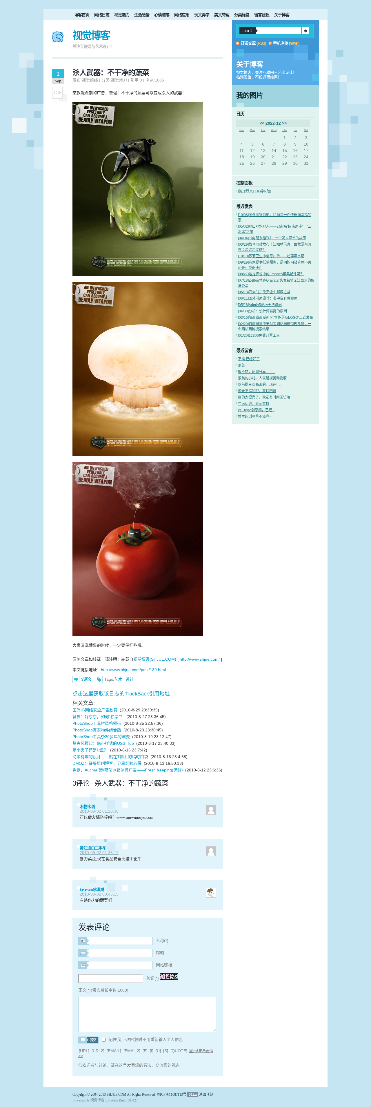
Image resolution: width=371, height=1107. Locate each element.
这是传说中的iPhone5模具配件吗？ (271, 274)
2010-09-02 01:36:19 (99, 852)
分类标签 (241, 14)
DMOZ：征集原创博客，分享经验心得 (106, 763)
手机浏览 (280, 43)
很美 (241, 365)
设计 (130, 679)
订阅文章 (248, 43)
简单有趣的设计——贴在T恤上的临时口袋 (110, 756)
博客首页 (81, 14)
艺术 (118, 679)
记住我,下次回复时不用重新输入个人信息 (146, 1039)
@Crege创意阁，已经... (256, 410)
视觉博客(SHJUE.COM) (154, 659)
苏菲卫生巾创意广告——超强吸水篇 (271, 256)
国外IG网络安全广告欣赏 (94, 710)
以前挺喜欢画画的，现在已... (260, 385)
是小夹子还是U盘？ (90, 750)
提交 (305, 30)
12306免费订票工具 (259, 336)
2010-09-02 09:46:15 (99, 894)
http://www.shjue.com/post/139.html (133, 669)
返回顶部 (206, 1094)
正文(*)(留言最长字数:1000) (103, 990)
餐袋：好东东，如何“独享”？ (98, 716)
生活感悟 (141, 14)
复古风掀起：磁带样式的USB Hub (103, 743)
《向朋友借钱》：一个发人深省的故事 (272, 238)
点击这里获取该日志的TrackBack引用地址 (121, 694)
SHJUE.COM (116, 1094)
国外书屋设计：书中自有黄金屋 (267, 298)
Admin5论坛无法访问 (260, 305)
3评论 (86, 679)
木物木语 (87, 807)
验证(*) (152, 978)
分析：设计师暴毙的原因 (262, 311)
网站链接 (164, 965)
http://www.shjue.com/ (200, 659)
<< (262, 123)
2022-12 (273, 123)
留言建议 (261, 14)
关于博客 (281, 14)
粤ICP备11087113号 (171, 1094)
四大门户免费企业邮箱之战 (264, 292)
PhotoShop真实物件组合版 (96, 730)
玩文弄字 (201, 14)
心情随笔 (161, 14)
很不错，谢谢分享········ (256, 372)
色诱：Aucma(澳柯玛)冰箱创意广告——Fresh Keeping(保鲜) (127, 770)
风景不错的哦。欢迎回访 (257, 391)
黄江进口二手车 (93, 848)
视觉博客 (91, 35)
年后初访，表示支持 (253, 404)
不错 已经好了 (249, 359)
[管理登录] (246, 191)
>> (284, 123)
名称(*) (162, 940)
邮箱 (160, 952)
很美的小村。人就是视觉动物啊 (262, 378)
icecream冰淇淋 (92, 889)
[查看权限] (263, 191)
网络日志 (101, 14)
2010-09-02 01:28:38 (99, 811)
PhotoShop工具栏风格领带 (96, 723)
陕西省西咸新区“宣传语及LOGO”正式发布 (275, 318)
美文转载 (221, 14)
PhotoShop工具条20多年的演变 (101, 736)
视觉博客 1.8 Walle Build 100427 (114, 1100)
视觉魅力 (121, 14)
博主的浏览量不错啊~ (254, 416)
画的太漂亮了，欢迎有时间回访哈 (264, 397)
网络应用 (181, 14)
